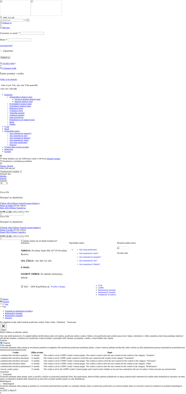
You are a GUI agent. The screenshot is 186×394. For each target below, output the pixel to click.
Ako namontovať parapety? (20, 133)
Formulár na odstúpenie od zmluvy (19, 311)
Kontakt (7, 151)
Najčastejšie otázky (12, 131)
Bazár (11, 122)
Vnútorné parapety (16, 115)
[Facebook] (1, 156)
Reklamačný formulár (13, 313)
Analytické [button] (4, 372)
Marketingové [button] (5, 381)
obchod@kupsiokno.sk (41, 267)
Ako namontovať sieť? (18, 136)
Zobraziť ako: (5, 174)
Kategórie (8, 95)
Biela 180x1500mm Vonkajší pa (13, 208)
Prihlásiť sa (5, 58)
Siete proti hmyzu (16, 117)
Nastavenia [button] (71, 322)
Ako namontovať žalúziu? (19, 138)
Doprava (12, 145)
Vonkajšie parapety (17, 113)
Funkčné (6, 343)
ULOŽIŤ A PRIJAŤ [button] (8, 390)
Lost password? (6, 45)
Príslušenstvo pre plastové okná (22, 120)
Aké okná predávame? (18, 142)
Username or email (10, 33)
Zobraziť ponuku (53, 159)
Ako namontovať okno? (19, 140)
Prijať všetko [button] (50, 322)
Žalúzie (12, 124)
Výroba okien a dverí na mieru (16, 147)
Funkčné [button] (3, 340)
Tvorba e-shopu (58, 286)
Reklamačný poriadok (14, 316)
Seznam (3, 178)
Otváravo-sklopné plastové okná (27, 99)
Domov (3, 166)
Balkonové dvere (16, 108)
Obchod (10, 166)
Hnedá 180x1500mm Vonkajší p (13, 232)
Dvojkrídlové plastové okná (20, 104)
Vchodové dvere (16, 111)
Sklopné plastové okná (24, 101)
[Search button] (27, 20)
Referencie (8, 149)
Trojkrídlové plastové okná (20, 106)
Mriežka (3, 176)
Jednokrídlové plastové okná (20, 97)
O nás (6, 126)
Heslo (3, 39)
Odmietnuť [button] (61, 322)
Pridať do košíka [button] (6, 206)
